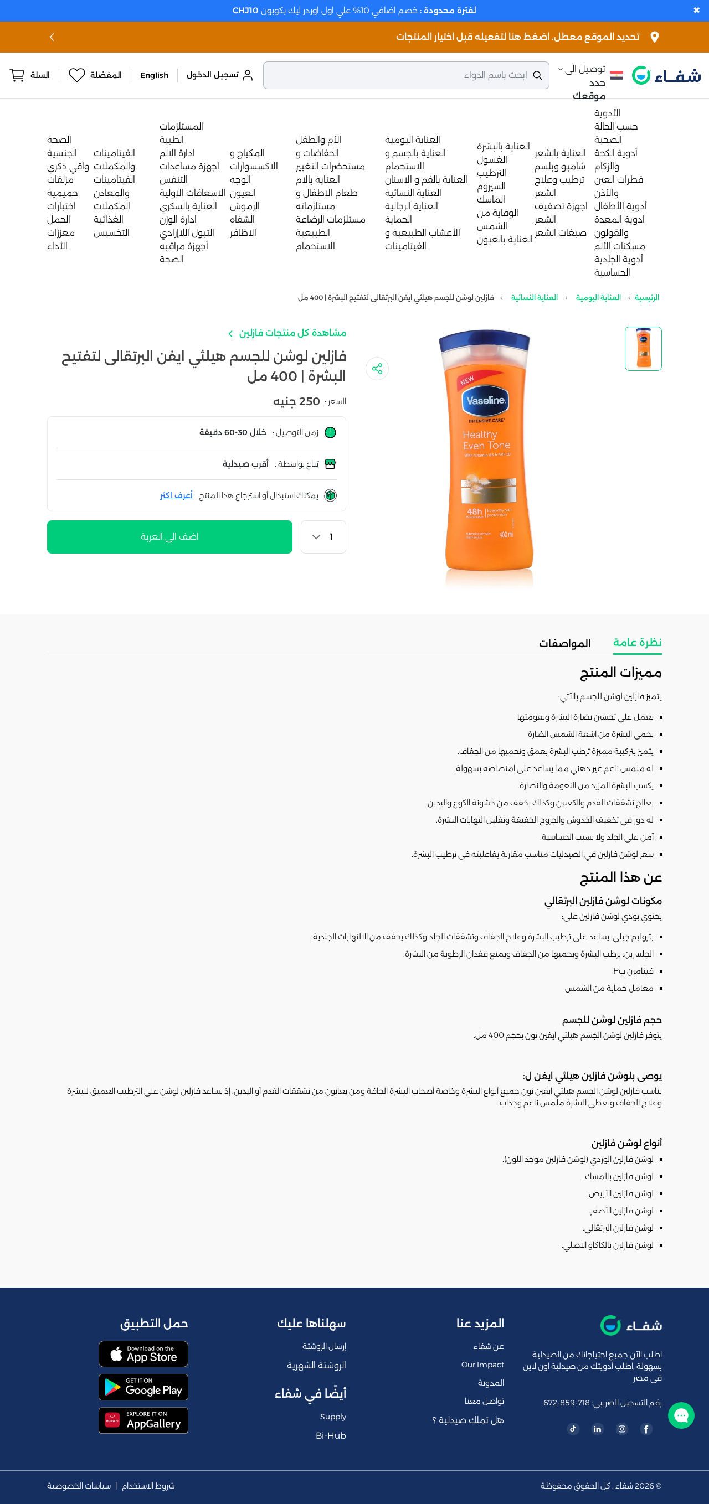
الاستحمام (315, 246)
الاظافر (243, 233)
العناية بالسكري (188, 206)
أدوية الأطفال (620, 206)
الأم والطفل (319, 140)
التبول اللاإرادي (187, 233)
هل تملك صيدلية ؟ (468, 1420)
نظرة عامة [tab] (637, 643)
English (154, 75)
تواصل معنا (484, 1401)
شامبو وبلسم (560, 166)
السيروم (491, 186)
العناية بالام (318, 179)
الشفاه (242, 219)
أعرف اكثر (176, 495)
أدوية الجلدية (618, 259)
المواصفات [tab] (565, 644)
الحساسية (612, 272)
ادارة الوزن (178, 219)
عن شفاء (489, 1346)
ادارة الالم (177, 153)
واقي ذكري (68, 166)
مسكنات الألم (619, 246)
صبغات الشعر (561, 233)
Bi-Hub (331, 1435)
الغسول (492, 159)
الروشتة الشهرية (316, 1365)
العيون (243, 193)
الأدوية (607, 113)
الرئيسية (647, 297)
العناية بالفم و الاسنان (426, 179)
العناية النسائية (413, 193)
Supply (333, 1417)
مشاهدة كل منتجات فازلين (291, 333)
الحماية (398, 219)
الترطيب (491, 173)
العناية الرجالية (411, 206)
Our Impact (482, 1364)
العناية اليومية (412, 140)
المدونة (491, 1383)
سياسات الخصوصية (79, 1486)
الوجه (240, 179)
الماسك (491, 199)
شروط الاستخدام (148, 1486)
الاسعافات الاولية (193, 193)
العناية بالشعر (560, 153)
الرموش (245, 206)
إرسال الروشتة (324, 1346)
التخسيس (112, 233)
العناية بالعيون (505, 239)
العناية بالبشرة (503, 146)
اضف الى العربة (170, 536)
